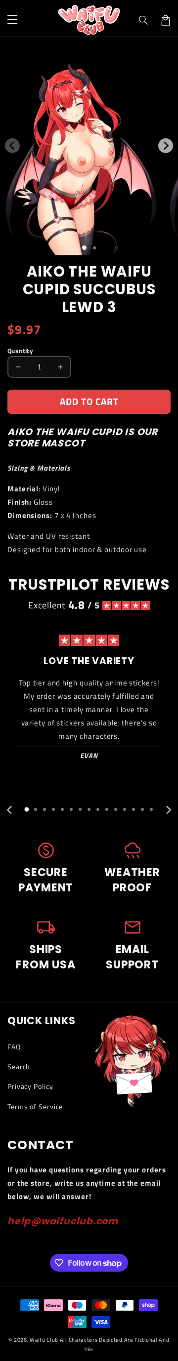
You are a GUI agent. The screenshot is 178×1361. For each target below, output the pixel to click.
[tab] (26, 809)
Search (18, 1066)
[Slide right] (165, 145)
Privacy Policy (30, 1086)
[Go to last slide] (9, 809)
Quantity (20, 351)
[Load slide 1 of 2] (94, 248)
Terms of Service (35, 1106)
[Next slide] (168, 809)
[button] (144, 20)
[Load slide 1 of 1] (84, 247)
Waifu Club (44, 1340)
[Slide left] (12, 145)
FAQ (14, 1046)
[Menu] (12, 20)
